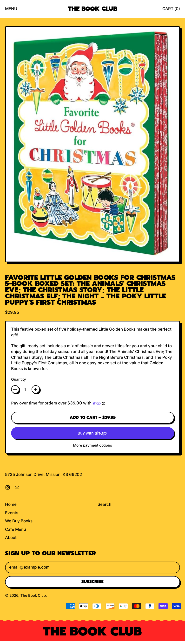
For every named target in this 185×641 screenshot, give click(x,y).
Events (11, 512)
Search (104, 504)
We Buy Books (19, 521)
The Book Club (92, 9)
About (11, 537)
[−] (15, 389)
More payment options (92, 445)
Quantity (18, 379)
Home (11, 504)
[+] (36, 389)
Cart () (171, 10)
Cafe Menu (15, 529)
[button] (92, 145)
